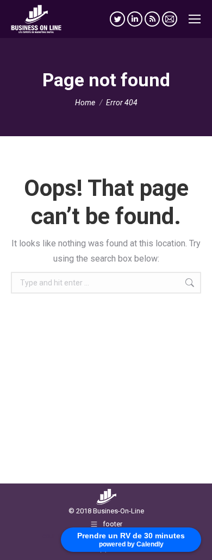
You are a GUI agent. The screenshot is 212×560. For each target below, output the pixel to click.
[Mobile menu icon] (194, 19)
